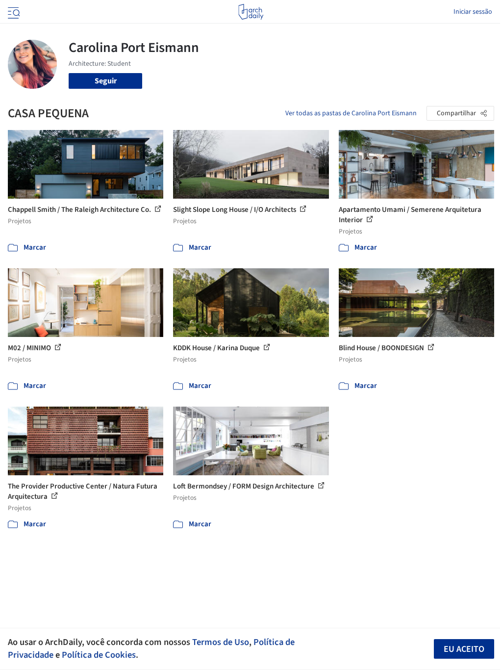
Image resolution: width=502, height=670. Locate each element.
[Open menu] (13, 12)
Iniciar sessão (472, 11)
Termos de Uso (220, 642)
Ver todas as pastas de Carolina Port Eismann (351, 113)
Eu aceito (464, 649)
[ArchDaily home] (250, 12)
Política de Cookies (99, 654)
